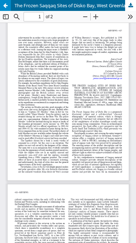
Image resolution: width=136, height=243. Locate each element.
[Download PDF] (130, 5)
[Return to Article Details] (5, 5)
